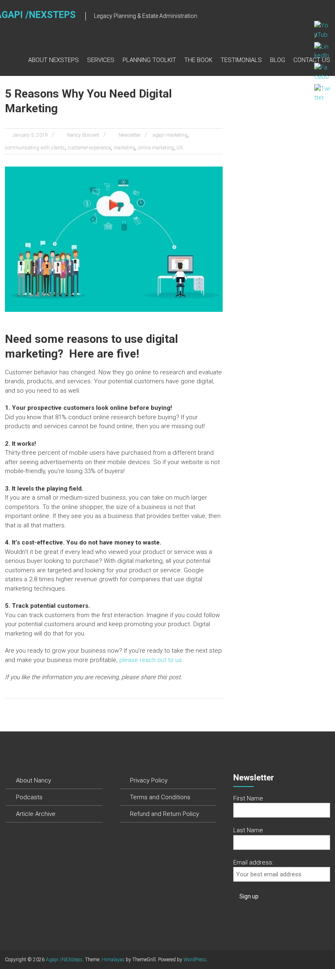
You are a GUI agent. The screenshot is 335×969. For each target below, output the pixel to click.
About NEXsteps (53, 60)
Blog (277, 60)
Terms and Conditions (160, 797)
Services (100, 60)
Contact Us (311, 60)
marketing (124, 148)
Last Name (248, 830)
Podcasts (29, 797)
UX (179, 148)
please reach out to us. (150, 660)
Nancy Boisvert (83, 135)
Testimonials (241, 60)
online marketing (156, 148)
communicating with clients (35, 148)
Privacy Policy (149, 780)
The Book (198, 60)
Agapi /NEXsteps (64, 959)
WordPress (194, 959)
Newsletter (129, 135)
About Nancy (33, 780)
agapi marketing (170, 135)
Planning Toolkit (149, 60)
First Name (248, 798)
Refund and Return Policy (164, 814)
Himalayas (113, 959)
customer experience (89, 148)
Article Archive (36, 814)
